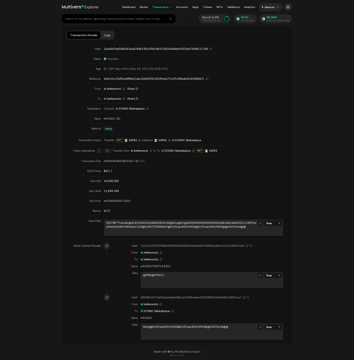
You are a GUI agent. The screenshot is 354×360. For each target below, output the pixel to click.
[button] (171, 7)
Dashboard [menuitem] (129, 6)
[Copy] (210, 49)
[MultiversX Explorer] (80, 7)
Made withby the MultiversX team (177, 351)
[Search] (171, 18)
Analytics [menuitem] (249, 6)
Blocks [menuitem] (144, 6)
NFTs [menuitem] (220, 6)
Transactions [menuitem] (160, 6)
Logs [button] (107, 35)
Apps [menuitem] (195, 6)
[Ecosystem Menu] (288, 7)
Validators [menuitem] (233, 6)
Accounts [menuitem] (182, 6)
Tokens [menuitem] (207, 6)
